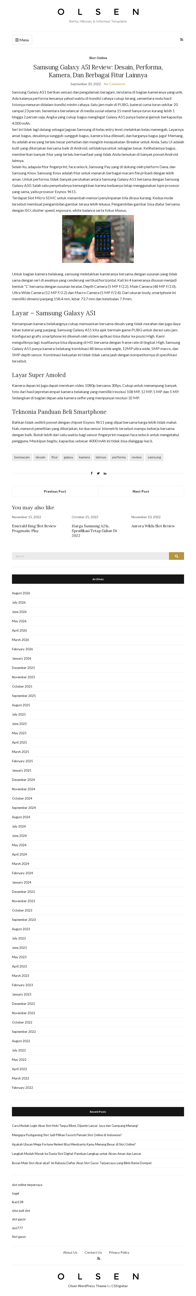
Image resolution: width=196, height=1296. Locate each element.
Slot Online (98, 58)
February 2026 (22, 649)
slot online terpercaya (27, 1185)
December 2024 (23, 780)
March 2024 (20, 864)
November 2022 (23, 1013)
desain (40, 457)
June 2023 (19, 948)
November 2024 (23, 789)
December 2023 (23, 892)
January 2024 (21, 882)
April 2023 (19, 966)
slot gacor (19, 1219)
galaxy (68, 457)
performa (119, 457)
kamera (84, 457)
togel (15, 1193)
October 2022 (22, 1022)
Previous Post (55, 491)
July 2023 (19, 938)
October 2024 (22, 798)
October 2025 (22, 686)
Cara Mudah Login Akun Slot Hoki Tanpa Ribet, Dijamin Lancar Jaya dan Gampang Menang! (75, 1126)
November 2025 (23, 677)
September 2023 (24, 920)
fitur (54, 457)
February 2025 (22, 761)
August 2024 (21, 817)
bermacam (22, 457)
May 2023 (19, 957)
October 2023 (22, 910)
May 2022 (19, 1060)
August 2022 (21, 1041)
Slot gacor (19, 1237)
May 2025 (19, 733)
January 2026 (21, 658)
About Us (70, 1252)
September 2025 (24, 696)
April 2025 (19, 742)
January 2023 (21, 994)
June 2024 (19, 836)
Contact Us (93, 1252)
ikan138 (17, 1202)
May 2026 (19, 621)
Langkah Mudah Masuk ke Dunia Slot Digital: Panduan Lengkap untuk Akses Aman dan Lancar (76, 1154)
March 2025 (20, 752)
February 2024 (22, 873)
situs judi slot (21, 1211)
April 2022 (19, 1069)
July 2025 (19, 714)
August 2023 (21, 929)
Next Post (141, 491)
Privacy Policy (119, 1252)
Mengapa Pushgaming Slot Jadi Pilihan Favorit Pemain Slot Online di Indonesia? (67, 1135)
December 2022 (23, 1004)
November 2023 (23, 901)
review (137, 457)
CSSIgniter (119, 1286)
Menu (24, 40)
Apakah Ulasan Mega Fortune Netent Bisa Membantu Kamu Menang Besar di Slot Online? (74, 1144)
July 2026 (19, 602)
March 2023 (20, 976)
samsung (154, 457)
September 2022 (24, 1032)
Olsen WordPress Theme (87, 1286)
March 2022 (20, 1078)
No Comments (114, 84)
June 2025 (19, 724)
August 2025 (21, 705)
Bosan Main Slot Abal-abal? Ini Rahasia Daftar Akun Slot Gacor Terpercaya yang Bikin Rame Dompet (82, 1163)
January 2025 (21, 770)
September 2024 (24, 808)
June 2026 (19, 612)
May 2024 (19, 845)
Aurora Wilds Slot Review (153, 525)
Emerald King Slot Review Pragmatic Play (34, 528)
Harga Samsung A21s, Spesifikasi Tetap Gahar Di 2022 (94, 530)
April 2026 (19, 630)
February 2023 (22, 985)
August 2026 (21, 593)
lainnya (101, 457)
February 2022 (22, 1088)
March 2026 (20, 640)
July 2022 (19, 1050)
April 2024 (19, 854)
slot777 (17, 1228)
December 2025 (23, 668)
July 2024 (19, 826)
